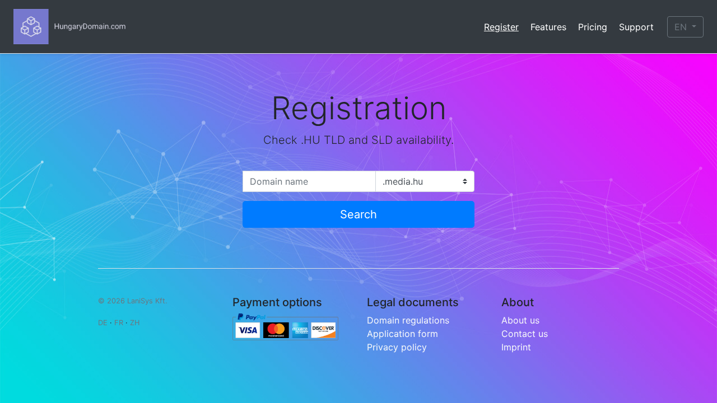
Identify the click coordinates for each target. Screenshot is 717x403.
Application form (402, 333)
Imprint (516, 347)
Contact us (524, 333)
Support (636, 26)
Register (501, 26)
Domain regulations (408, 320)
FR (118, 322)
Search (358, 214)
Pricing (592, 26)
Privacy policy (397, 347)
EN (682, 26)
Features (548, 26)
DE (103, 322)
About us (520, 320)
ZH (134, 322)
